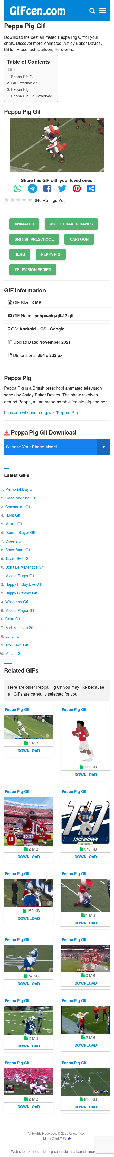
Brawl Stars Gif (17, 549)
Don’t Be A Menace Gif (24, 567)
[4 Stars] (24, 199)
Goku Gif (12, 618)
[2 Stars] (12, 199)
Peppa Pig (20, 89)
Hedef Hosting (42, 1151)
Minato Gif (14, 653)
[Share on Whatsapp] (20, 191)
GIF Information (24, 83)
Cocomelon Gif (17, 506)
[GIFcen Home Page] (37, 10)
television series (33, 269)
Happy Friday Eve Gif (23, 584)
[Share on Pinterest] (79, 191)
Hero (20, 254)
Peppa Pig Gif (22, 76)
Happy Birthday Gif (21, 593)
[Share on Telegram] (35, 191)
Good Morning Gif (20, 497)
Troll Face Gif (16, 645)
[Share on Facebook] (50, 191)
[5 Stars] (30, 199)
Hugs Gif (12, 515)
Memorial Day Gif (19, 489)
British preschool (34, 239)
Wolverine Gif (16, 601)
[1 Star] (6, 199)
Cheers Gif (14, 541)
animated (24, 223)
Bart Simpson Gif (19, 627)
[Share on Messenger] (93, 191)
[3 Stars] (18, 199)
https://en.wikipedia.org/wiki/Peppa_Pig (41, 412)
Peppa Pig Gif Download (31, 95)
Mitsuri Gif (13, 523)
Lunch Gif (13, 636)
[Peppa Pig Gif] (57, 144)
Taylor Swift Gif (17, 558)
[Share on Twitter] (65, 191)
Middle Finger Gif (19, 575)
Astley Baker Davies (71, 223)
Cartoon (79, 239)
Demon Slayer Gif (20, 532)
